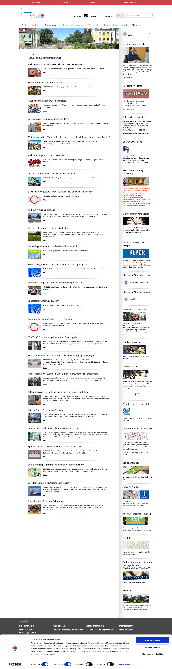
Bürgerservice (51, 25)
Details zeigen (124, 664)
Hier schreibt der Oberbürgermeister (28, 631)
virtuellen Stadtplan (143, 552)
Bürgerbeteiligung (130, 2)
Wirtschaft (93, 25)
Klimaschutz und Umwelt (115, 25)
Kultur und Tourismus (73, 25)
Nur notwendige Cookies (152, 654)
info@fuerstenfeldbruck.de (136, 105)
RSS (101, 16)
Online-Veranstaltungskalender (99, 629)
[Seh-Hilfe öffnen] (86, 16)
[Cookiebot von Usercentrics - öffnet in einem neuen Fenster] (15, 664)
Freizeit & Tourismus (131, 501)
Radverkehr (36, 2)
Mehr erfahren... (128, 109)
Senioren (93, 2)
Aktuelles (136, 25)
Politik (25, 25)
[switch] (67, 664)
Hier (133, 162)
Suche (120, 15)
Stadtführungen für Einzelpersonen (136, 503)
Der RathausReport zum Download (68, 629)
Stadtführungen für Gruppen (134, 505)
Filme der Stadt (126, 629)
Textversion (109, 16)
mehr (45, 72)
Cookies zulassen (152, 640)
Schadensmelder (26, 626)
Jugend (65, 2)
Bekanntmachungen (95, 626)
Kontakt (94, 16)
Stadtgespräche (126, 626)
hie (136, 449)
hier (143, 206)
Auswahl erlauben (152, 647)
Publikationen (59, 626)
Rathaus (36, 25)
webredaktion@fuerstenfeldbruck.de (135, 134)
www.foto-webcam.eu (139, 610)
